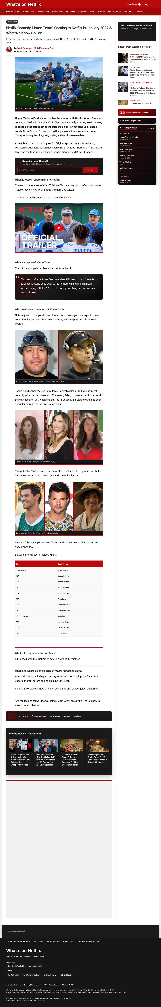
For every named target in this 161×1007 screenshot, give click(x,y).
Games (101, 12)
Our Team (38, 941)
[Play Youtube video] (59, 227)
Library (138, 12)
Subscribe (90, 170)
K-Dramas (82, 12)
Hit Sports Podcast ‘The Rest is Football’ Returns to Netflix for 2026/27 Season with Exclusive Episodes (45, 759)
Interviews (70, 12)
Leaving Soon (43, 12)
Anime (92, 12)
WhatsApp (56, 716)
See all (151, 128)
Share (78, 716)
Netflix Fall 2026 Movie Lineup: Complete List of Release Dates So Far (143, 59)
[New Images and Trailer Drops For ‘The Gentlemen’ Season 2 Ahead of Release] (97, 745)
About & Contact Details (19, 941)
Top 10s (127, 12)
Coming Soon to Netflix (139, 54)
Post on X (24, 716)
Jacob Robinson (24, 48)
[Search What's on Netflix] (146, 4)
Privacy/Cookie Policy (89, 941)
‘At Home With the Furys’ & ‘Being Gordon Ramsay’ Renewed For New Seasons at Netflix (70, 759)
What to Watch (114, 12)
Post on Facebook (39, 716)
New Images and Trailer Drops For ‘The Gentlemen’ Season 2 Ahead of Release (97, 758)
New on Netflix (12, 12)
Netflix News (57, 12)
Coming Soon (28, 12)
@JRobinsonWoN (45, 48)
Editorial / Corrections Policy (60, 941)
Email (68, 716)
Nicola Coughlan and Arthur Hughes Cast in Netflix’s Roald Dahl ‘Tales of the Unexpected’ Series (20, 759)
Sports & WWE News (137, 83)
